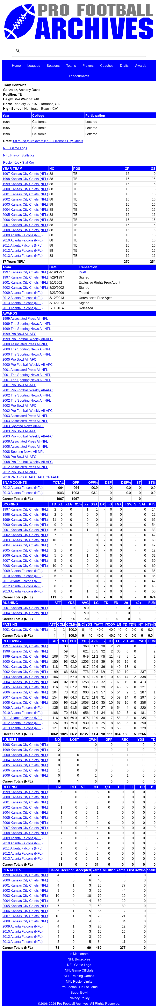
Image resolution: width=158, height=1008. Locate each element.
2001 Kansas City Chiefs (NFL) (25, 194)
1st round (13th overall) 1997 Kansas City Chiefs (48, 140)
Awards (140, 65)
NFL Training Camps (79, 975)
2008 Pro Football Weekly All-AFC (27, 462)
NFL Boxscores (79, 959)
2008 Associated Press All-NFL (25, 441)
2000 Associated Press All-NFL (25, 344)
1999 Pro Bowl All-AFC (19, 334)
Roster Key (11, 162)
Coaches (106, 65)
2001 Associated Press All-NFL (25, 369)
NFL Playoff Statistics (19, 155)
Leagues (33, 65)
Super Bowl (79, 992)
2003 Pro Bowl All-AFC (19, 431)
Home (16, 65)
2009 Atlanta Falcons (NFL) (22, 235)
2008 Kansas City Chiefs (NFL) (25, 230)
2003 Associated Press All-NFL (25, 416)
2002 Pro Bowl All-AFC (19, 405)
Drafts (124, 65)
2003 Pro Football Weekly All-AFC (27, 436)
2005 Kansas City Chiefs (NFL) (25, 214)
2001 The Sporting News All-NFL (26, 375)
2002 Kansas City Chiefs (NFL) (25, 199)
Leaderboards (79, 76)
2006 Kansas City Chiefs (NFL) (25, 220)
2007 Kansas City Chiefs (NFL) (25, 225)
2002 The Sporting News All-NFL (26, 395)
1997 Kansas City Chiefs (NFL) (25, 174)
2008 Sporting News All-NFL (23, 451)
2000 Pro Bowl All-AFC (19, 359)
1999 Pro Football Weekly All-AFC (27, 339)
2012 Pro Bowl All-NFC (19, 472)
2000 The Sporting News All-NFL (26, 349)
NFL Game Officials (79, 970)
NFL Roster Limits (79, 981)
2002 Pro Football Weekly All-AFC (27, 410)
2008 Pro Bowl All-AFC (19, 457)
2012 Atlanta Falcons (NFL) (22, 250)
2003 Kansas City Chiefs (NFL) (25, 204)
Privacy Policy (79, 998)
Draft (82, 272)
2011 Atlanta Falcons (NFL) (22, 245)
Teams (71, 65)
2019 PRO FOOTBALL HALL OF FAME (31, 477)
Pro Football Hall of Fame (79, 986)
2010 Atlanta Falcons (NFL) (22, 240)
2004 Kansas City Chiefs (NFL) (25, 209)
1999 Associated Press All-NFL (25, 318)
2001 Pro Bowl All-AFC (19, 385)
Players (88, 65)
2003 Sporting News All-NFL (23, 426)
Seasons (53, 65)
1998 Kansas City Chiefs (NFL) (25, 179)
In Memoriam (79, 953)
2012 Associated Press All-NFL (25, 467)
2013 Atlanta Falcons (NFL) (22, 255)
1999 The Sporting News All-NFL (26, 323)
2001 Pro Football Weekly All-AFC (27, 390)
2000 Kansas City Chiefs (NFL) (25, 189)
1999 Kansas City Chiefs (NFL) (25, 184)
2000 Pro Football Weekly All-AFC (27, 364)
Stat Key (28, 162)
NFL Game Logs (15, 148)
